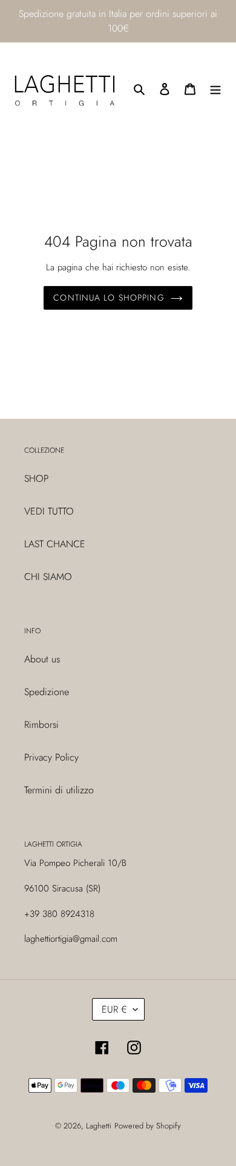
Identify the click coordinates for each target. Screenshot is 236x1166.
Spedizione (46, 692)
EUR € (114, 1009)
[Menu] (215, 88)
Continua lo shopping (108, 298)
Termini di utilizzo (59, 790)
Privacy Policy (51, 757)
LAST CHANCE (54, 544)
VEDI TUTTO (49, 511)
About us (42, 659)
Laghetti (98, 1125)
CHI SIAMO (48, 577)
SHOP (36, 478)
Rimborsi (41, 724)
